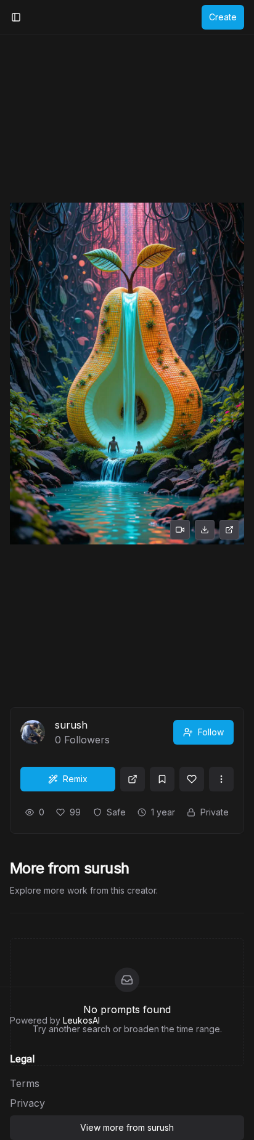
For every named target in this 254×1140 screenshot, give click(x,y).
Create (223, 17)
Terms (24, 1083)
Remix (75, 779)
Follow (211, 732)
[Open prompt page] (132, 779)
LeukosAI (81, 1020)
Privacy (27, 1103)
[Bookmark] (162, 779)
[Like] (191, 779)
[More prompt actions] (221, 779)
